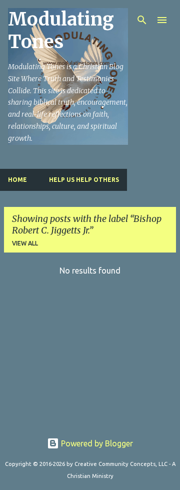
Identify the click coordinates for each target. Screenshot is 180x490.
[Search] (142, 20)
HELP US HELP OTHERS (84, 179)
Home (17, 179)
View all (25, 243)
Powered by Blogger (96, 443)
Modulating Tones (61, 30)
